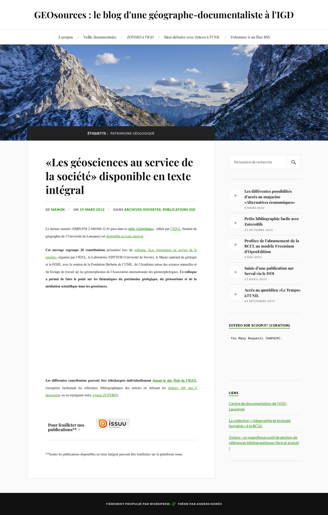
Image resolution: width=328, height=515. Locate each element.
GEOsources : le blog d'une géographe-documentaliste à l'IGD (164, 14)
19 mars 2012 (92, 209)
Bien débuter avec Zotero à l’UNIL (192, 36)
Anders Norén (209, 504)
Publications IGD (179, 209)
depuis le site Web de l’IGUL (175, 380)
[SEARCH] (293, 162)
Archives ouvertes (142, 209)
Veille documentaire (100, 36)
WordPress (160, 504)
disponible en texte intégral (124, 236)
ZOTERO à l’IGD (140, 36)
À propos (65, 36)
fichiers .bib (177, 387)
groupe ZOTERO (104, 395)
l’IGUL (175, 228)
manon (58, 209)
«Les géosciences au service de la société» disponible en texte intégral (119, 176)
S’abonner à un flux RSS (250, 36)
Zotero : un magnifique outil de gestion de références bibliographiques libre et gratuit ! (264, 442)
